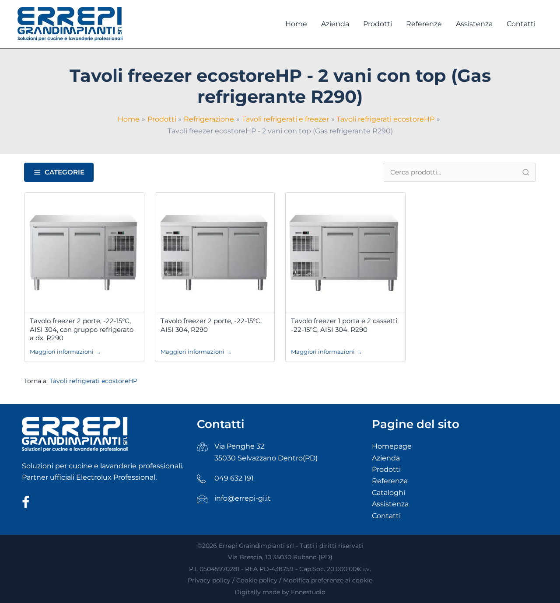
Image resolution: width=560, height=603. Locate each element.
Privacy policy (209, 580)
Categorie (64, 172)
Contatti (386, 516)
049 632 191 (234, 478)
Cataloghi (388, 492)
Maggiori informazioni (65, 351)
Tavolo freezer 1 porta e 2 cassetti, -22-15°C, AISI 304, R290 (345, 325)
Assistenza (390, 504)
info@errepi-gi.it (242, 498)
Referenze (390, 481)
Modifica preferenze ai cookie (327, 580)
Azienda (386, 458)
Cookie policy (256, 580)
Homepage (392, 446)
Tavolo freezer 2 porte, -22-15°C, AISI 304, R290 (211, 325)
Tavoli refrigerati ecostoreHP (93, 381)
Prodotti (386, 469)
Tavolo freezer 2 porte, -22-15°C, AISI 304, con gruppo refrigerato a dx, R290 (81, 329)
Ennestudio (308, 592)
